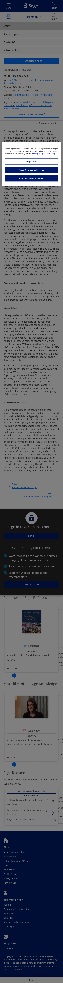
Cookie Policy (49, 154)
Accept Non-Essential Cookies (31, 170)
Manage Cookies (31, 161)
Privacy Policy (38, 154)
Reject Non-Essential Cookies (31, 178)
